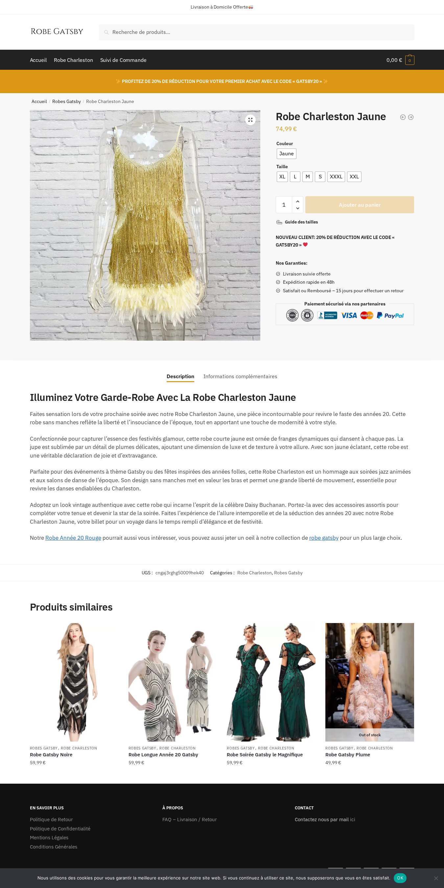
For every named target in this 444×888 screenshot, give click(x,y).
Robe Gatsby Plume (347, 754)
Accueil (39, 101)
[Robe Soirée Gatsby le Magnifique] (271, 682)
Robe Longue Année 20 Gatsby (163, 754)
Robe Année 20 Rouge (73, 537)
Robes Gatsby (66, 101)
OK (400, 877)
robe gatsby (324, 537)
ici (352, 819)
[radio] (286, 154)
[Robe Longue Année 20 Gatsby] (173, 682)
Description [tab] (180, 376)
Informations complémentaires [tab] (240, 376)
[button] (250, 120)
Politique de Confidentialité (60, 828)
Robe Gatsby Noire (51, 754)
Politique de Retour (51, 819)
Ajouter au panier (360, 204)
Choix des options (74, 776)
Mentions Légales (49, 837)
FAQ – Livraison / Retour (189, 819)
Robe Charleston (254, 573)
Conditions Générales (53, 847)
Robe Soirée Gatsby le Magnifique (265, 754)
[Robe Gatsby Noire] (74, 682)
